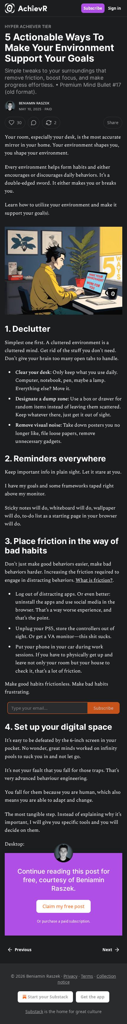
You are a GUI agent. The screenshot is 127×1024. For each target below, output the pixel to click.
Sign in (114, 8)
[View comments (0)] (34, 123)
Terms (87, 976)
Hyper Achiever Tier (28, 26)
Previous (23, 949)
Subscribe (93, 8)
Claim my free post (63, 906)
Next (107, 949)
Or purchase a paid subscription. (63, 921)
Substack (34, 1011)
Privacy (70, 976)
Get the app (93, 997)
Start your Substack (48, 997)
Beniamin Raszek (34, 103)
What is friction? (94, 580)
